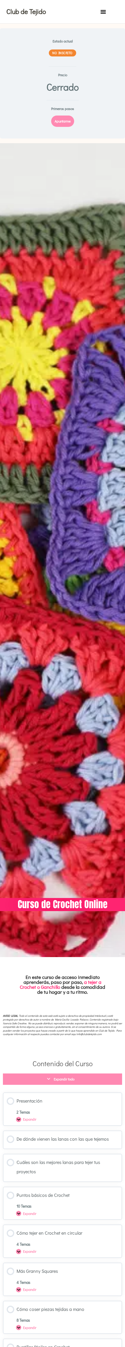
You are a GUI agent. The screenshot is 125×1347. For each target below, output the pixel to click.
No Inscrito (62, 53)
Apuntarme (63, 121)
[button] (103, 11)
